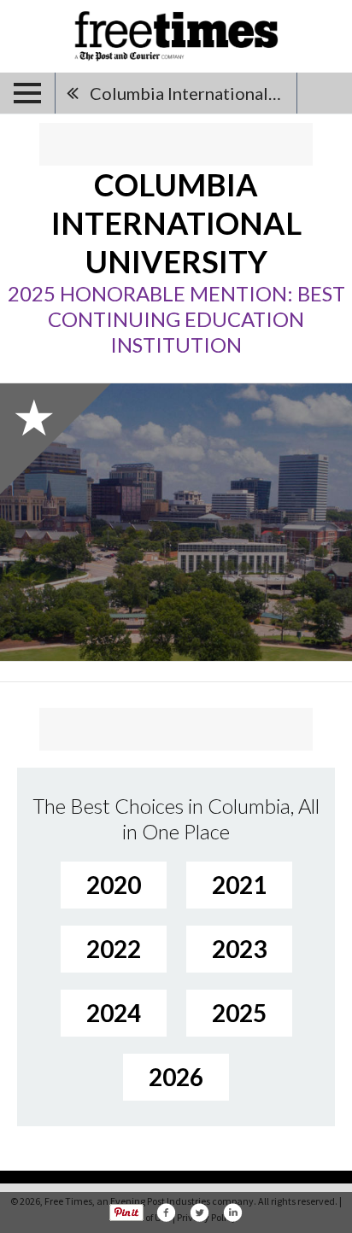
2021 (239, 884)
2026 (176, 1076)
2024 (113, 1012)
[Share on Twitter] (199, 1212)
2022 (113, 948)
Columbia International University (193, 93)
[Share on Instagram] (232, 1212)
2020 (113, 884)
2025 (239, 1012)
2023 (239, 948)
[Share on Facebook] (166, 1212)
